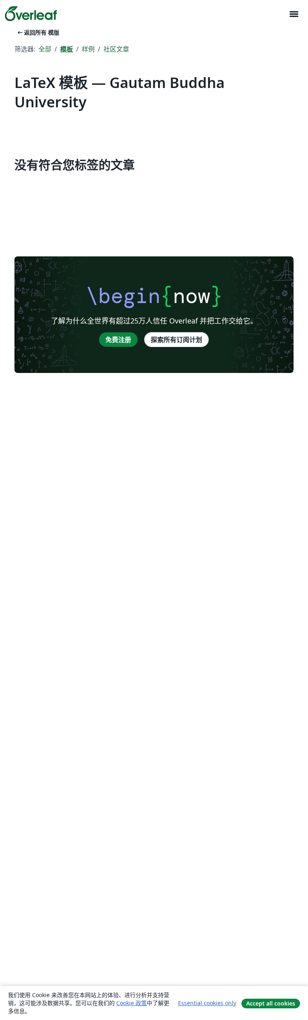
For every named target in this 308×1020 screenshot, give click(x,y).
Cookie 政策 (131, 1003)
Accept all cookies (270, 1003)
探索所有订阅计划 (176, 339)
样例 (88, 49)
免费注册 (118, 339)
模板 (66, 49)
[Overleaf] (31, 13)
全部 (44, 49)
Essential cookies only (207, 1003)
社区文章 (116, 49)
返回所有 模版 (37, 32)
